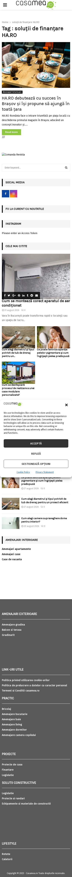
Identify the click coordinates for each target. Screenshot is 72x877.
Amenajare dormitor (14, 729)
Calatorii (7, 859)
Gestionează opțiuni (36, 464)
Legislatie (8, 775)
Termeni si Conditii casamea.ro (21, 690)
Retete (6, 854)
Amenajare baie (11, 719)
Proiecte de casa (12, 764)
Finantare (7, 769)
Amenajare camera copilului (19, 735)
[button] (66, 405)
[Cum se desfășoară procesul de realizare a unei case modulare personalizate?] (18, 373)
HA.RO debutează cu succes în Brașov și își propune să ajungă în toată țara (36, 103)
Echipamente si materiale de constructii (26, 803)
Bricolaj (6, 709)
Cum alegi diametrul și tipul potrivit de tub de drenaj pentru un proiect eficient (44, 500)
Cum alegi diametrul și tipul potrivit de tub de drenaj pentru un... (18, 353)
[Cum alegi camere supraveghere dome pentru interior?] (10, 523)
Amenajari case (11, 554)
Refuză (36, 453)
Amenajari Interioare (12, 92)
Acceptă (36, 443)
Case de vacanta (12, 559)
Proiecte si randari (13, 798)
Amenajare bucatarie (14, 714)
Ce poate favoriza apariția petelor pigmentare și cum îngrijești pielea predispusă (53, 353)
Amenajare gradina (13, 624)
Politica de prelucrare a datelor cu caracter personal (34, 685)
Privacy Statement (45, 472)
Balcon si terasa (11, 629)
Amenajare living (12, 724)
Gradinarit (8, 635)
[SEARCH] (66, 167)
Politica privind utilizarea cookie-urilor (26, 680)
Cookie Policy (23, 472)
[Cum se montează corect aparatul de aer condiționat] (36, 276)
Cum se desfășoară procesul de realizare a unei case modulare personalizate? (18, 389)
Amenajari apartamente (16, 549)
